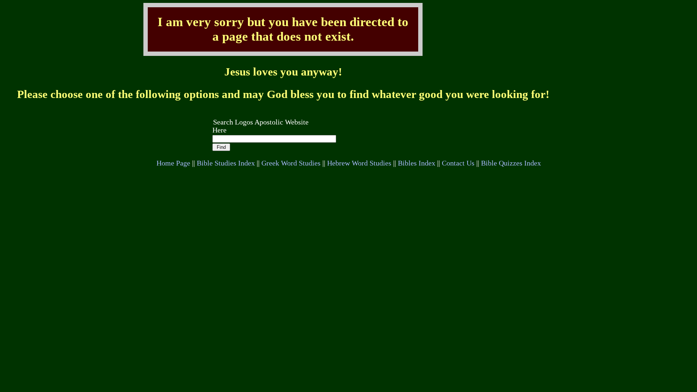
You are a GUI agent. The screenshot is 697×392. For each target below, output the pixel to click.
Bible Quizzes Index (511, 163)
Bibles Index (416, 163)
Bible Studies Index (226, 163)
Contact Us (458, 163)
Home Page (173, 163)
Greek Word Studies (291, 163)
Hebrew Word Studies (359, 163)
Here (219, 130)
